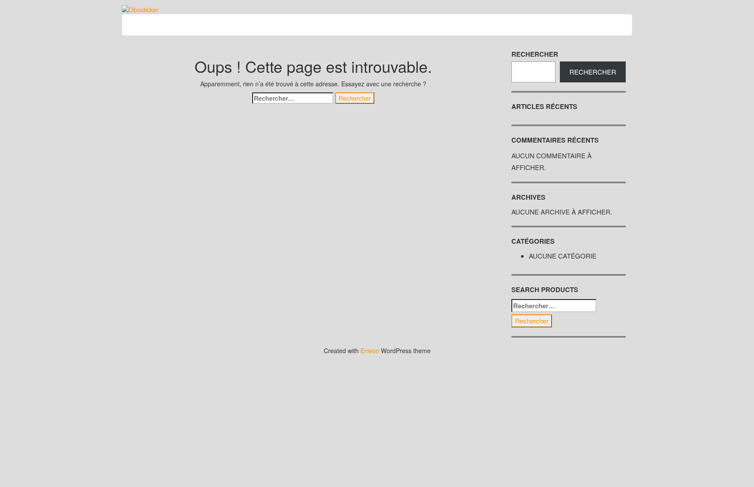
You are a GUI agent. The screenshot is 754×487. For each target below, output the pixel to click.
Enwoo (369, 350)
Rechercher (534, 54)
